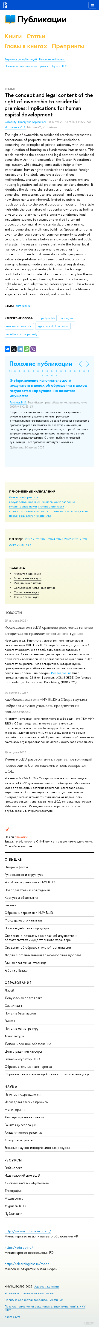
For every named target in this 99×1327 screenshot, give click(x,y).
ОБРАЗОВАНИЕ (18, 982)
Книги (13, 36)
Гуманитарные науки (27, 574)
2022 (67, 539)
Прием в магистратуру (21, 1028)
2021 (75, 539)
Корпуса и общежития (21, 897)
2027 (28, 539)
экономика (43, 515)
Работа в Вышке (16, 970)
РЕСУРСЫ (13, 1160)
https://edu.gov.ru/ (19, 1247)
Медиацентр (14, 1198)
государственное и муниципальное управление (42, 502)
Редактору (88, 1322)
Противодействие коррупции (27, 928)
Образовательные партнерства (28, 1066)
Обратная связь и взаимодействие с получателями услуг (47, 1074)
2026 (36, 539)
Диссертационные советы (24, 1117)
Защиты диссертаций (20, 1125)
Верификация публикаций (21, 59)
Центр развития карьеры (23, 1051)
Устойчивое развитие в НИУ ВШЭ (30, 882)
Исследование (61, 673)
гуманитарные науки (23, 506)
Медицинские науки (27, 583)
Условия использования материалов (29, 1293)
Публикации (41, 19)
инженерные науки (51, 506)
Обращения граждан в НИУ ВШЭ (29, 912)
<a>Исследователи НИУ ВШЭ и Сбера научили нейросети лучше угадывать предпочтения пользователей (46, 705)
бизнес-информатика (23, 497)
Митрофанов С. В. (15, 127)
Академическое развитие (24, 1132)
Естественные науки (27, 578)
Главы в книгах (26, 46)
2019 (12, 545)
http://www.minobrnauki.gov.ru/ (28, 1231)
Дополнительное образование (28, 1044)
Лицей (9, 990)
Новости (13, 612)
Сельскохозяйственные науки (34, 588)
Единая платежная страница (25, 963)
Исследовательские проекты (26, 1102)
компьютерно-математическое (30, 511)
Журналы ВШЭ (15, 1206)
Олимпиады (13, 1005)
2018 (20, 545)
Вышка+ (10, 1021)
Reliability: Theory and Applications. (26, 122)
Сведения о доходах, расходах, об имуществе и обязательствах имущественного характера (41, 937)
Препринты (68, 46)
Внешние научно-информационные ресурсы (37, 1147)
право (13, 515)
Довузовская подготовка (23, 998)
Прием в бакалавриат (21, 1013)
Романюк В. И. (18, 402)
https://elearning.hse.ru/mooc (27, 1264)
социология (27, 515)
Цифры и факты (16, 867)
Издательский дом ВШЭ (22, 1175)
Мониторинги (15, 1109)
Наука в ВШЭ (59, 66)
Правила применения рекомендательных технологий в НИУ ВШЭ (45, 1308)
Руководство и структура (24, 874)
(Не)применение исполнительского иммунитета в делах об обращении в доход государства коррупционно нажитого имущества (48, 388)
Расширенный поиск (52, 59)
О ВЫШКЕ (13, 859)
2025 (44, 539)
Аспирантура (14, 1036)
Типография (13, 1190)
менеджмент (79, 511)
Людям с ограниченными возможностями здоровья (43, 955)
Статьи (35, 36)
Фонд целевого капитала (23, 920)
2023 (59, 539)
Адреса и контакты (46, 1286)
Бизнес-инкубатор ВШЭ (22, 1059)
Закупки (10, 905)
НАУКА (11, 1087)
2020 (83, 539)
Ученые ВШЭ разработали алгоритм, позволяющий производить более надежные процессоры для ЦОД (48, 765)
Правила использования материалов (27, 66)
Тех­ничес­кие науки (26, 597)
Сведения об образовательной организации (38, 947)
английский (23, 306)
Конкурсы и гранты (19, 1140)
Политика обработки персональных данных (34, 1300)
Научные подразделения (23, 1094)
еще (28, 545)
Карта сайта (12, 1317)
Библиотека (13, 1168)
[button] (10, 371)
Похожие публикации (41, 364)
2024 (51, 539)
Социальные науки (26, 592)
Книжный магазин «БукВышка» (27, 1183)
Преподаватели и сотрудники (27, 890)
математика (61, 511)
